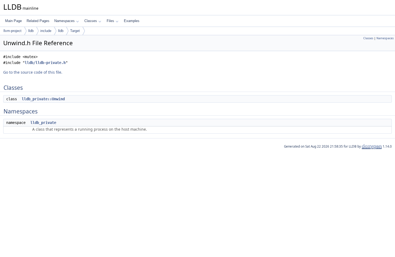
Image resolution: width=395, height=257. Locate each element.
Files (110, 21)
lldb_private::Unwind (43, 99)
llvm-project (12, 31)
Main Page (13, 21)
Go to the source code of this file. (32, 72)
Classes (90, 21)
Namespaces (64, 21)
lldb (31, 31)
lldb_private (43, 122)
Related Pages (38, 21)
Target (75, 31)
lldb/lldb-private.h (45, 62)
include (45, 31)
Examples (131, 21)
